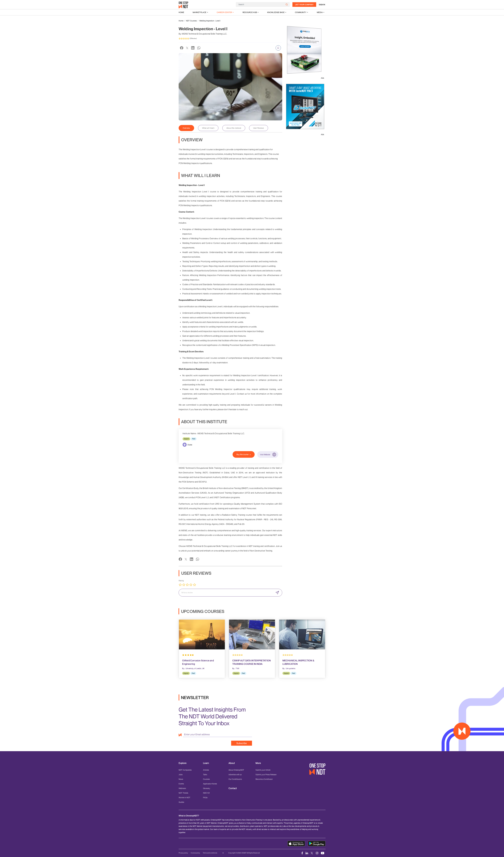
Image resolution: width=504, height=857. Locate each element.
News (181, 779)
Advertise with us (235, 774)
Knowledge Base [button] (276, 12)
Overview (186, 128)
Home (181, 12)
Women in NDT (184, 797)
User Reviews (258, 128)
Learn (206, 763)
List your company (304, 4)
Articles (206, 770)
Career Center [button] (224, 12)
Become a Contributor (264, 779)
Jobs (181, 774)
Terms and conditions (210, 853)
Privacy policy (183, 853)
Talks (205, 774)
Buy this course (242, 454)
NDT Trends (183, 793)
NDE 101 (206, 793)
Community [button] (300, 12)
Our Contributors (235, 779)
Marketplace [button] (199, 12)
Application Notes (210, 784)
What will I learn (208, 128)
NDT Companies (185, 770)
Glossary (206, 788)
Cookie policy (195, 853)
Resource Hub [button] (250, 12)
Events (181, 784)
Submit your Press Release (266, 774)
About (232, 763)
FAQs (205, 797)
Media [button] (320, 12)
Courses (206, 779)
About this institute (233, 128)
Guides (181, 802)
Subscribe (241, 743)
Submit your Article (263, 770)
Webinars (182, 788)
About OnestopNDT (236, 770)
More (258, 763)
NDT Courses (191, 21)
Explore (183, 763)
